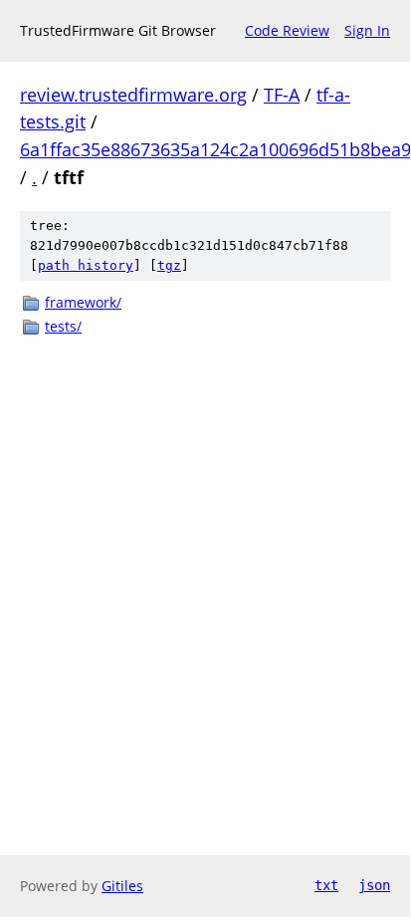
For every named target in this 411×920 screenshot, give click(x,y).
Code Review (287, 30)
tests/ (63, 326)
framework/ (83, 302)
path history (85, 265)
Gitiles (122, 885)
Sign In (367, 30)
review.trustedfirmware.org (133, 95)
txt (326, 885)
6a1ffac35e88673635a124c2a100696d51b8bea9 (215, 149)
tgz (169, 265)
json (374, 885)
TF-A (282, 95)
